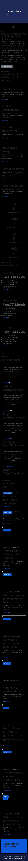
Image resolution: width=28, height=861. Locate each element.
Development (7, 574)
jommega (6, 492)
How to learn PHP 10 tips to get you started (13, 732)
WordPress (6, 530)
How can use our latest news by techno (14, 598)
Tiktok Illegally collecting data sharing (12, 554)
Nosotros (9, 515)
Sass (5, 799)
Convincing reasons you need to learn (11, 643)
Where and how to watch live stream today (13, 821)
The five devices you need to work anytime (13, 687)
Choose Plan (6, 290)
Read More (5, 99)
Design (5, 707)
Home (9, 14)
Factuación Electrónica (10, 497)
